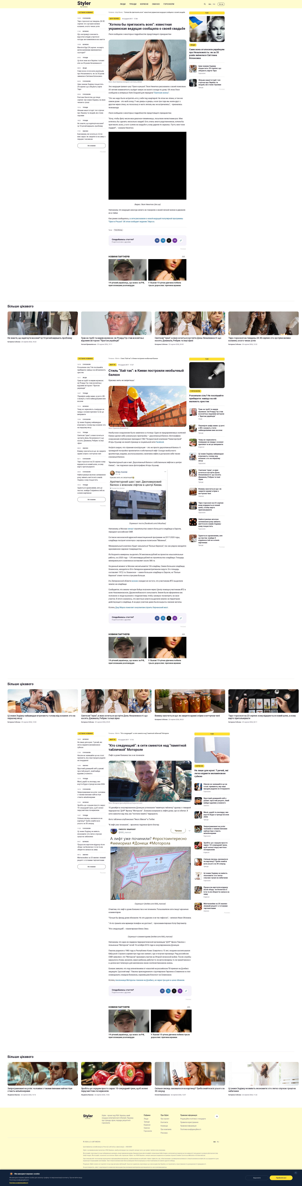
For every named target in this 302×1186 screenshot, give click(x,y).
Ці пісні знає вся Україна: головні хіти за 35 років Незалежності (90, 61)
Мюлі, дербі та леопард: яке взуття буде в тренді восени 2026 (91, 782)
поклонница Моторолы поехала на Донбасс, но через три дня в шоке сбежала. (150, 980)
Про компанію (166, 1129)
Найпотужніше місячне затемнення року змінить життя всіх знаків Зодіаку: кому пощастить (91, 477)
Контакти (164, 1122)
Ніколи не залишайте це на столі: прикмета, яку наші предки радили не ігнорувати (91, 758)
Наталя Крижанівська (88, 344)
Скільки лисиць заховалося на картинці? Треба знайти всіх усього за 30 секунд (89, 821)
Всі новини (91, 146)
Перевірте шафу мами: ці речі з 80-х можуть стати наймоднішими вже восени (91, 398)
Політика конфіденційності (190, 1129)
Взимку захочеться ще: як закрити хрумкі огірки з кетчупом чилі (91, 452)
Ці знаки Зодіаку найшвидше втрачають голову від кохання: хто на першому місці (91, 425)
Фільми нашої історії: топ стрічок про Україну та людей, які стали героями (90, 113)
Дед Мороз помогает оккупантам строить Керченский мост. (141, 607)
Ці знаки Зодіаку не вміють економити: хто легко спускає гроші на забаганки (89, 834)
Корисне (144, 4)
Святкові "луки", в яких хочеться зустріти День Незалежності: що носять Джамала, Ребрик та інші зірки (188, 339)
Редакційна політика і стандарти (193, 1119)
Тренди (132, 4)
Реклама (164, 1133)
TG (163, 240)
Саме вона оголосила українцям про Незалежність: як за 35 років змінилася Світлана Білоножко (90, 73)
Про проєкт (165, 1119)
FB (157, 240)
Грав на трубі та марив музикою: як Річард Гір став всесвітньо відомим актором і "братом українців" (112, 339)
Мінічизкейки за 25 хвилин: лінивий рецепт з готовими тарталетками (91, 859)
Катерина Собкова (14, 342)
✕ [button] (295, 1173)
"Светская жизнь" (161, 93)
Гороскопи (169, 4)
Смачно (156, 4)
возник (135, 581)
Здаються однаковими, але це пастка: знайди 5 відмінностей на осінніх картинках (90, 490)
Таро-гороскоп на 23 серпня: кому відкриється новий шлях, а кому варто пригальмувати (91, 464)
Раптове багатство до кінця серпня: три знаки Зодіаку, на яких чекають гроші (91, 100)
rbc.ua (221, 4)
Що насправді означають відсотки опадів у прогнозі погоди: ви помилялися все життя (91, 37)
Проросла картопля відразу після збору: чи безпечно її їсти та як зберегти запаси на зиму (91, 847)
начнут (131, 529)
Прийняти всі (281, 1178)
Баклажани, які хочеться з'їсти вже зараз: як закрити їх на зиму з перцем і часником (91, 136)
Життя (117, 358)
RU (214, 4)
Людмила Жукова (14, 1095)
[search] (204, 4)
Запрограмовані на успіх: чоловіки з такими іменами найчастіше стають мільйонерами (91, 794)
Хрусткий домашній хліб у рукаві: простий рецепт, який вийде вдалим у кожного (90, 771)
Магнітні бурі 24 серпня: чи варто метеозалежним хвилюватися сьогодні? (90, 50)
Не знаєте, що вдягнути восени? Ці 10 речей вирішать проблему (90, 124)
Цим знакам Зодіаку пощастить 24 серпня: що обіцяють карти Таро (90, 86)
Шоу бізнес (119, 12)
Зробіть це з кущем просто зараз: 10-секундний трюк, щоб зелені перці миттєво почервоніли (91, 807)
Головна (111, 12)
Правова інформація (188, 1126)
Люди (123, 4)
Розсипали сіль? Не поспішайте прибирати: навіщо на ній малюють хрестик (91, 370)
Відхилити (257, 1178)
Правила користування (189, 1122)
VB (175, 240)
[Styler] (84, 4)
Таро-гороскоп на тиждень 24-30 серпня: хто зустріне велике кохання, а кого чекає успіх (91, 23)
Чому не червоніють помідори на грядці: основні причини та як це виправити (90, 412)
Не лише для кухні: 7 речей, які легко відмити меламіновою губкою (89, 744)
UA (210, 4)
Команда (164, 1126)
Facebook (160, 442)
